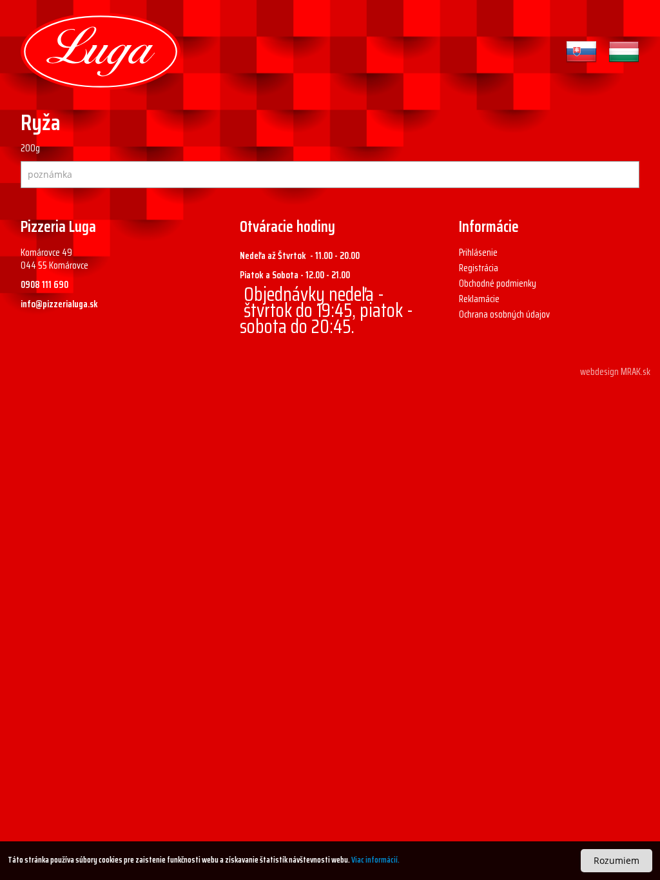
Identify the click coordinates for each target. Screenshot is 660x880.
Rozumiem (616, 860)
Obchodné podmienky (497, 283)
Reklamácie (479, 298)
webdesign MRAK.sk (615, 371)
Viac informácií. (375, 859)
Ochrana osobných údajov (504, 314)
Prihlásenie (478, 252)
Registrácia (478, 268)
